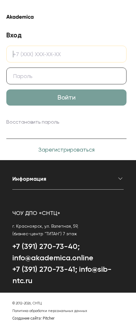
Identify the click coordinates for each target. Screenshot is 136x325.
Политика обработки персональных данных (49, 311)
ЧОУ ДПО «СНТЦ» (36, 213)
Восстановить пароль (32, 122)
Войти (67, 97)
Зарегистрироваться (66, 149)
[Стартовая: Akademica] (66, 16)
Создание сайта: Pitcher (33, 318)
